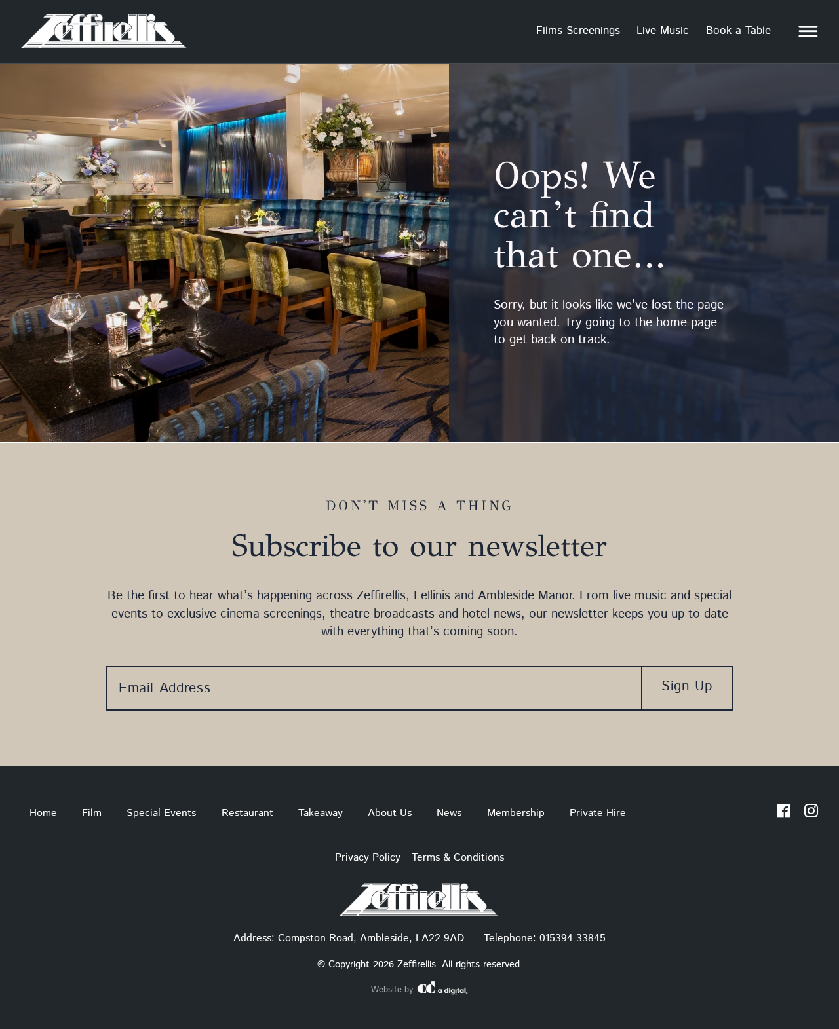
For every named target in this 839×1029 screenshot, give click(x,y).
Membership (516, 813)
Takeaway (320, 813)
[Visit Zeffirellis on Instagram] (811, 813)
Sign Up (686, 686)
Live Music (662, 31)
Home (43, 813)
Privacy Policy (367, 857)
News (449, 813)
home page (686, 322)
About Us (390, 813)
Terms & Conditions (458, 857)
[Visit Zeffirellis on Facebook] (783, 813)
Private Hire (598, 813)
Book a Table (738, 31)
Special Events (161, 813)
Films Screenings (578, 31)
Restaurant (247, 813)
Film (92, 813)
